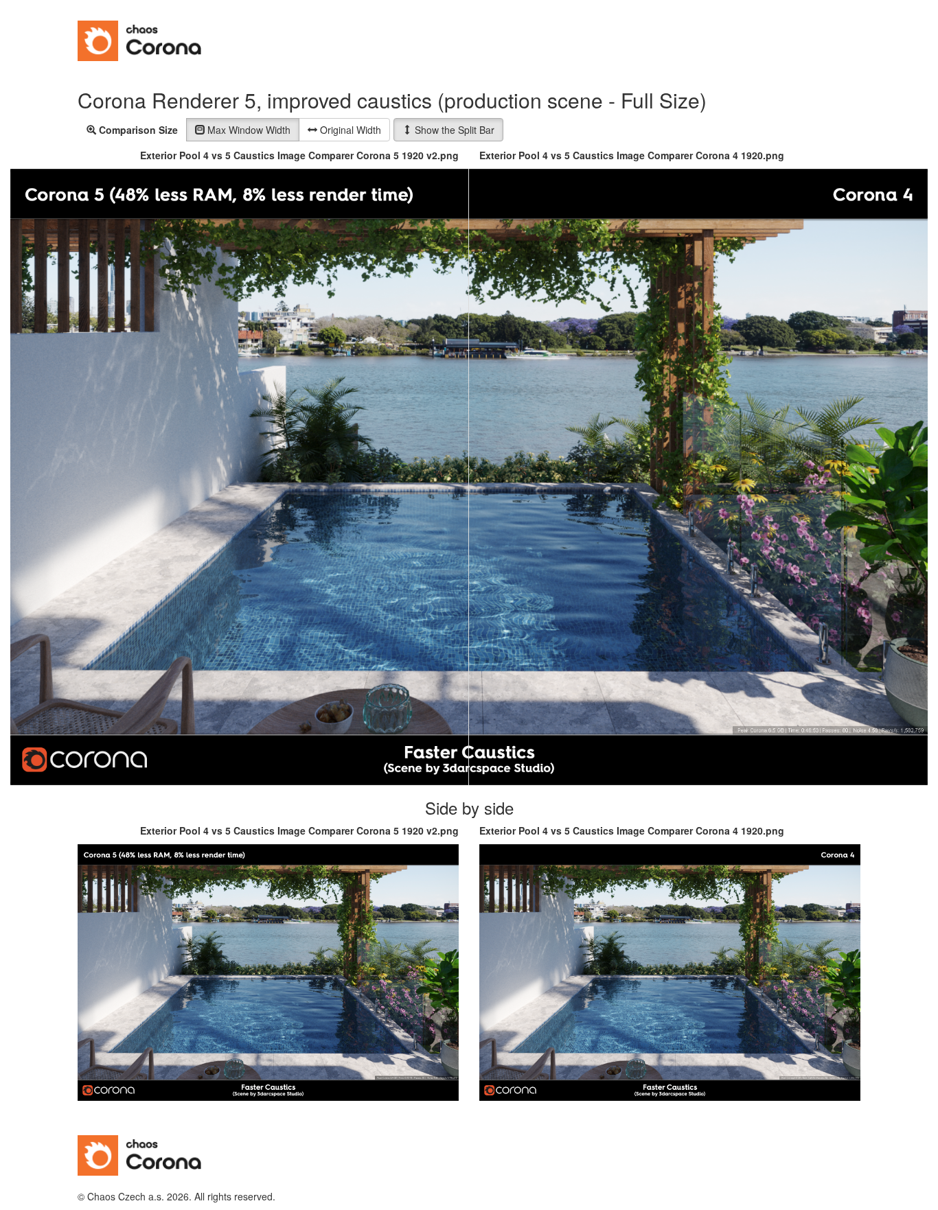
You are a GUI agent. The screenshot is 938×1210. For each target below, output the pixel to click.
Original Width (349, 130)
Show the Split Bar (453, 130)
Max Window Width (247, 130)
